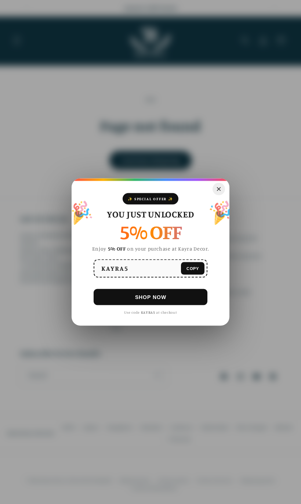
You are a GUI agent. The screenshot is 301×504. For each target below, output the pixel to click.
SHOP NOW (150, 297)
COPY (192, 268)
